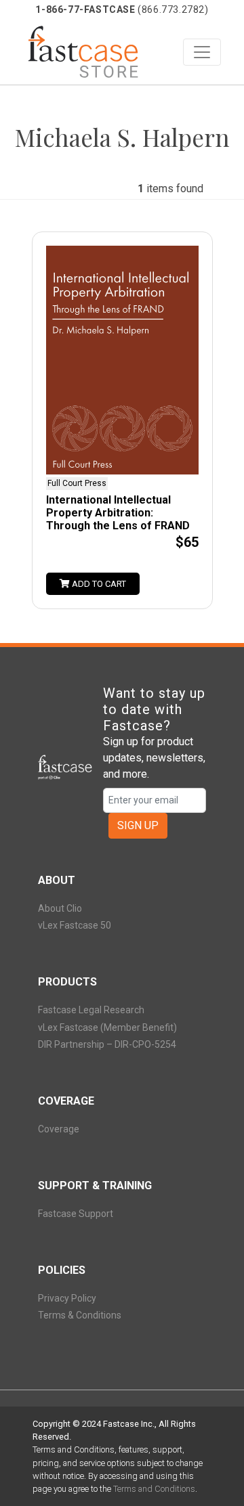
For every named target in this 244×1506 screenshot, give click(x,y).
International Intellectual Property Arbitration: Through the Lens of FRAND (118, 512)
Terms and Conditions (154, 1489)
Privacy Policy (67, 1298)
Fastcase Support (75, 1213)
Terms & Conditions (79, 1315)
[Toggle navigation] (202, 52)
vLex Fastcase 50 (74, 925)
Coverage (58, 1129)
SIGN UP (138, 825)
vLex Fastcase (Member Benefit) (107, 1027)
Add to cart (98, 584)
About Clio (60, 908)
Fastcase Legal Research (91, 1009)
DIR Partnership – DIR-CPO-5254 (107, 1044)
